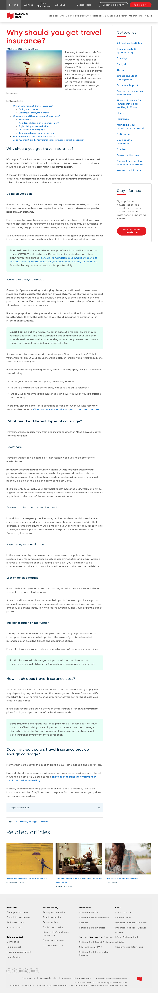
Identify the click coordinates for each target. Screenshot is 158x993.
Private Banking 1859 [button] (90, 947)
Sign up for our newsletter (132, 231)
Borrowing (85, 16)
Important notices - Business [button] (131, 927)
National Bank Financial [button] (92, 927)
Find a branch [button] (14, 947)
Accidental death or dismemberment (39, 123)
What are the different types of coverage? (36, 116)
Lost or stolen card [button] (53, 945)
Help (88, 5)
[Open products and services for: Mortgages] (98, 19)
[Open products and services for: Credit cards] (72, 19)
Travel (44, 821)
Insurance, (21, 821)
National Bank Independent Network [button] (94, 953)
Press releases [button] (123, 912)
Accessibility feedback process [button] (111, 978)
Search (81, 5)
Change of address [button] (17, 912)
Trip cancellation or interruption (36, 133)
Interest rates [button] (14, 927)
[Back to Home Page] (18, 16)
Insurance (138, 16)
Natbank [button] (84, 922)
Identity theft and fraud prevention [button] (56, 933)
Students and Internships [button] (129, 947)
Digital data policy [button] (53, 927)
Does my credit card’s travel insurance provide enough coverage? (49, 140)
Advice (148, 16)
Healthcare (25, 119)
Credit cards (72, 16)
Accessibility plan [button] (48, 978)
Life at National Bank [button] (127, 937)
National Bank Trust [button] (90, 912)
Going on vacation (29, 109)
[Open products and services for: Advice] (148, 19)
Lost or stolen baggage (32, 129)
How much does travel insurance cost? (34, 136)
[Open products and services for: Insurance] (138, 19)
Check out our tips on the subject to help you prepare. (66, 409)
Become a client (112, 5)
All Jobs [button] (119, 942)
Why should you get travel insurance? (33, 106)
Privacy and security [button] (54, 912)
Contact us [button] (13, 942)
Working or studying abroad (34, 112)
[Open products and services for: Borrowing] (85, 19)
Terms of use (28, 978)
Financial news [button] (123, 917)
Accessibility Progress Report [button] (76, 978)
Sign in (141, 5)
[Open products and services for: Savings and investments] (118, 19)
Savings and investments (118, 16)
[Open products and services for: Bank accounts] (56, 19)
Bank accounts (56, 16)
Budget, (34, 821)
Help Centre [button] (13, 957)
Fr (95, 5)
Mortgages (98, 16)
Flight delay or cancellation (33, 126)
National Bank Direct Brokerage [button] (96, 942)
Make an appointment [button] (19, 952)
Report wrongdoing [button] (53, 940)
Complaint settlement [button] (19, 917)
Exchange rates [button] (15, 922)
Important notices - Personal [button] (131, 922)
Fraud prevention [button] (52, 917)
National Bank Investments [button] (94, 917)
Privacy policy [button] (50, 922)
